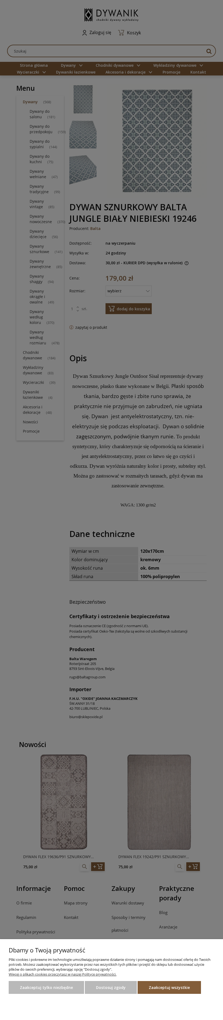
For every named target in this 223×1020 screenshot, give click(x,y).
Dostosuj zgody (111, 987)
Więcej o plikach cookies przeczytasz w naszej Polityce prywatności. (62, 974)
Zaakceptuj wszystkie (169, 987)
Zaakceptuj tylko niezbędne (46, 987)
